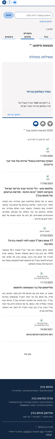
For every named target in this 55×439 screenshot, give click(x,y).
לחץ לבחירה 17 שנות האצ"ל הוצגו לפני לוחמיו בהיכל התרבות (51, 230)
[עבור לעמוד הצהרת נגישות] (4, 2)
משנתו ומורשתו (46, 390)
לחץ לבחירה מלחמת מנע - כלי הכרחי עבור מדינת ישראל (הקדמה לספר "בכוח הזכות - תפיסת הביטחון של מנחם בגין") (51, 178)
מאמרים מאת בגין (30, 390)
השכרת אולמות (16, 402)
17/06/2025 (46, 183)
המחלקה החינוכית (45, 405)
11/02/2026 (46, 156)
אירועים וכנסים (46, 402)
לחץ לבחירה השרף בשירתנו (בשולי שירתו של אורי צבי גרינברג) (51, 150)
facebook (24, 405)
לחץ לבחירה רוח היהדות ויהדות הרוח (51, 323)
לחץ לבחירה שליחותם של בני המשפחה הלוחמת (51, 276)
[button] (20, 2)
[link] (15, 2)
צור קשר (26, 416)
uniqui (49, 434)
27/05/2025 (46, 235)
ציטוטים (9, 37)
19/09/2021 (46, 329)
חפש (8, 15)
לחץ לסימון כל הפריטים (38, 139)
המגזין (33, 405)
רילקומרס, (27, 431)
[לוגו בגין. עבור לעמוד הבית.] (45, 2)
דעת (42, 431)
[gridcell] (48, 150)
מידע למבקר (47, 416)
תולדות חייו (16, 390)
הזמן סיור (36, 416)
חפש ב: (49, 29)
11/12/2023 (46, 282)
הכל (46, 37)
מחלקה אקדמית (31, 402)
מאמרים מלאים (28, 35)
